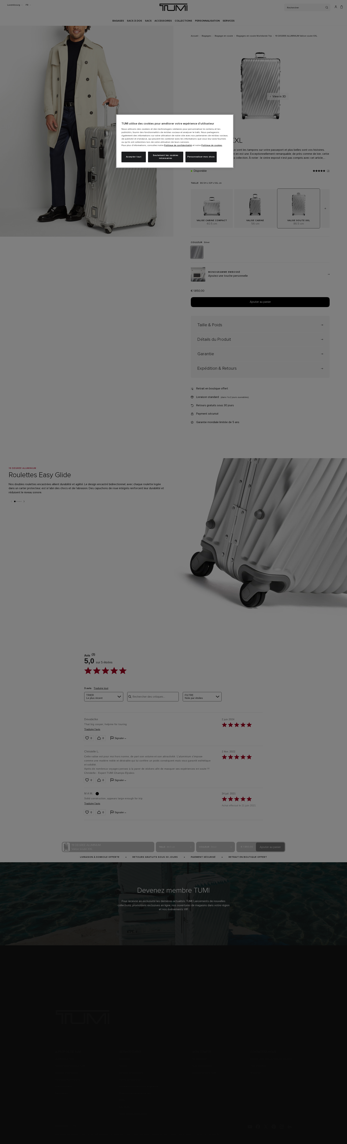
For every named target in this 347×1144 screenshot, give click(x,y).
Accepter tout (134, 157)
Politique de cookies (211, 145)
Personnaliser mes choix (201, 157)
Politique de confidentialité (178, 145)
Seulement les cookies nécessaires (165, 157)
